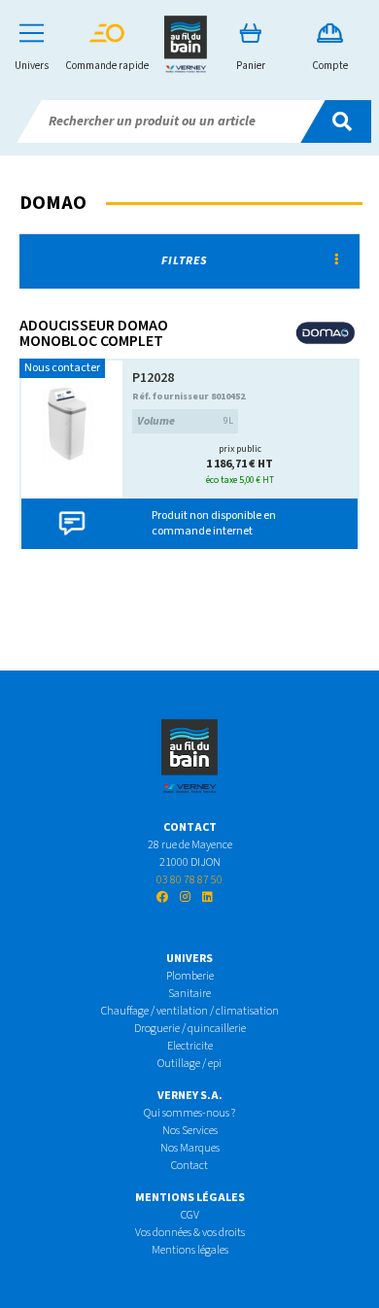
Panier (250, 65)
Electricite (190, 1046)
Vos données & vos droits (190, 1232)
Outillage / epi (189, 1063)
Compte (330, 65)
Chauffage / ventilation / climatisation (190, 1011)
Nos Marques (190, 1148)
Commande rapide (107, 65)
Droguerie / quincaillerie (190, 1028)
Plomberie (190, 976)
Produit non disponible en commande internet (214, 523)
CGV (190, 1215)
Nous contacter (62, 368)
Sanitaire (189, 993)
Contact (189, 1165)
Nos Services (190, 1130)
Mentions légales (190, 1250)
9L (185, 421)
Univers (32, 65)
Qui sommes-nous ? (189, 1113)
